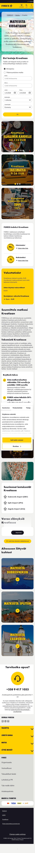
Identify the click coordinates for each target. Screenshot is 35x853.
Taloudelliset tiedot (8, 774)
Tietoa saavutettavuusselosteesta (11, 823)
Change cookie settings (17, 834)
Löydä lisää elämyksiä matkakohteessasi (18, 541)
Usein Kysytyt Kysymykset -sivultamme (20, 710)
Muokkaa (16, 446)
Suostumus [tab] (6, 408)
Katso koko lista (23, 248)
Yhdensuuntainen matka (14, 72)
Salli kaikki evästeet (16, 440)
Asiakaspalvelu (7, 791)
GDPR (3, 815)
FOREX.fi (10, 15)
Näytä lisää (19, 532)
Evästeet (4, 811)
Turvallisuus (5, 819)
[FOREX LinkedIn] (8, 721)
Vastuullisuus (6, 768)
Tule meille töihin (7, 785)
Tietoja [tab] (28, 408)
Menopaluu (10, 69)
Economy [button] (8, 107)
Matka (17, 15)
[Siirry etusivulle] (6, 6)
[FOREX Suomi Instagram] (5, 721)
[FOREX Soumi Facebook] (2, 721)
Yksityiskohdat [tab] (17, 408)
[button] (21, 5)
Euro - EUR (10, 299)
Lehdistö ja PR (7, 780)
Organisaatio (6, 762)
